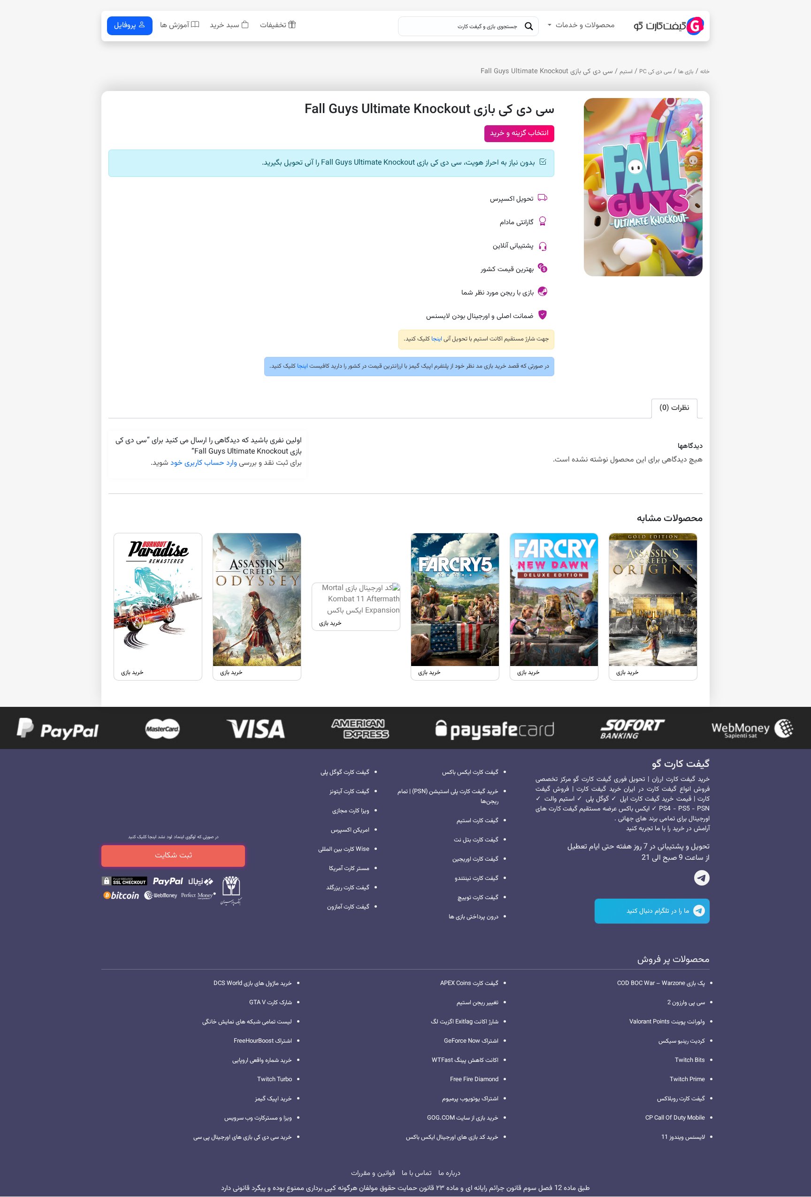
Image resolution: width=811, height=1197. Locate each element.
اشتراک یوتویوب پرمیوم (470, 1099)
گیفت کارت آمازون (348, 907)
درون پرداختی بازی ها (473, 917)
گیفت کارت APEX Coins (469, 983)
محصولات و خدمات (585, 25)
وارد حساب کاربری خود (203, 463)
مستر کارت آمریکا (349, 868)
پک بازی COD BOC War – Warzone (661, 983)
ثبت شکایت (173, 855)
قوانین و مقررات (373, 1173)
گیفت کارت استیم (477, 821)
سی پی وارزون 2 (686, 1003)
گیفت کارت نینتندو (476, 878)
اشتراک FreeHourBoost (263, 1041)
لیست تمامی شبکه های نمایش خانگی (247, 1022)
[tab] (674, 408)
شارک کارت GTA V (270, 1003)
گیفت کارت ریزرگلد (347, 888)
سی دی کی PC (655, 72)
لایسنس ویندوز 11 (683, 1137)
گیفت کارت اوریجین (475, 859)
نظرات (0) (674, 408)
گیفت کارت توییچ (478, 897)
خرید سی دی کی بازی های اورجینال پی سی (242, 1137)
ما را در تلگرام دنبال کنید (659, 911)
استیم (626, 72)
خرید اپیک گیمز (273, 1099)
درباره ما (449, 1173)
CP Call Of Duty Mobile (675, 1118)
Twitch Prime (687, 1079)
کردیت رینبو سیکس (681, 1041)
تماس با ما (417, 1173)
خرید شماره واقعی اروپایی (262, 1060)
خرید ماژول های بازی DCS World (253, 983)
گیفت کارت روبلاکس (681, 1099)
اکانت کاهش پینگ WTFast (465, 1060)
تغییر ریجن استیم (477, 1003)
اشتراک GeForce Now (471, 1041)
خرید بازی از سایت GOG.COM (462, 1118)
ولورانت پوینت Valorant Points (667, 1022)
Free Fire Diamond (474, 1079)
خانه (705, 72)
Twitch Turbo (274, 1079)
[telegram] (702, 880)
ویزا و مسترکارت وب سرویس (258, 1118)
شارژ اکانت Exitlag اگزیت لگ (464, 1022)
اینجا (436, 339)
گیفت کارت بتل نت (476, 840)
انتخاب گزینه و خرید (519, 133)
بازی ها (686, 72)
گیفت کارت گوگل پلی (345, 772)
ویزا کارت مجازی (350, 811)
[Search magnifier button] (529, 26)
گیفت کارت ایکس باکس (470, 772)
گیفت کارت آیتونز (349, 791)
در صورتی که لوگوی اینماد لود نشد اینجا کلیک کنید (173, 837)
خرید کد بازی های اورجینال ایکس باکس (452, 1137)
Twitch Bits (690, 1060)
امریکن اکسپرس (350, 830)
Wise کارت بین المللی (343, 849)
